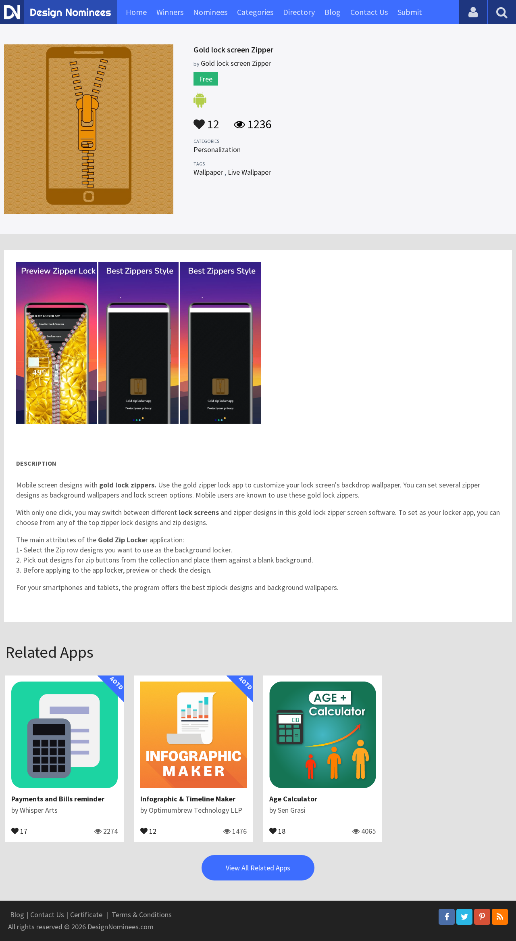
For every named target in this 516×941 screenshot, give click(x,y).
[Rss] (500, 917)
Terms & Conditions (142, 914)
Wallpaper (208, 172)
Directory (299, 12)
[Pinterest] (482, 917)
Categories (255, 12)
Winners (169, 12)
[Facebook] (447, 917)
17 (23, 830)
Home (136, 12)
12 (212, 120)
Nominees (210, 12)
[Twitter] (464, 917)
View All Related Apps (258, 867)
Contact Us (369, 12)
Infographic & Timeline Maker (187, 798)
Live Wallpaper (249, 172)
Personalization (217, 149)
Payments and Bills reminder (57, 798)
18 (281, 830)
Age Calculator (293, 798)
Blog (333, 12)
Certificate (86, 914)
